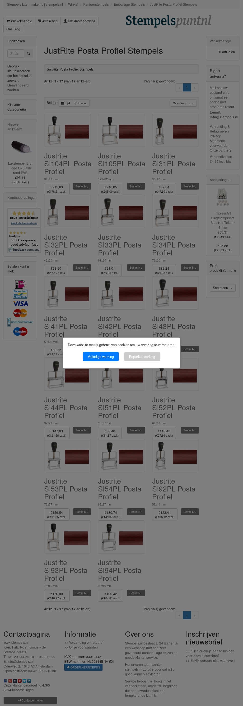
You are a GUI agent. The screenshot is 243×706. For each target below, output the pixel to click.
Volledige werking (101, 356)
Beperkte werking (142, 356)
